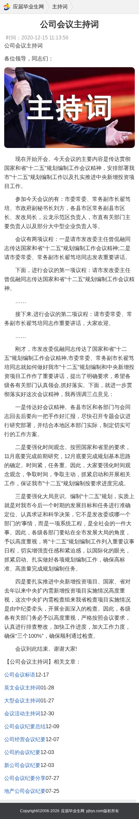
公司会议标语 (19, 674)
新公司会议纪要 (22, 765)
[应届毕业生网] (6, 6)
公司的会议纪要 (22, 752)
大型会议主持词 (22, 700)
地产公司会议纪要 (25, 791)
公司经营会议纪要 (25, 739)
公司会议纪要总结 (25, 726)
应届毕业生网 (28, 6)
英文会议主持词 (22, 687)
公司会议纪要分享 (25, 778)
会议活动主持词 (22, 713)
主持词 (60, 6)
